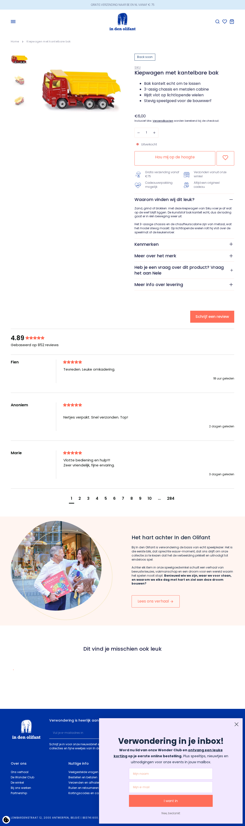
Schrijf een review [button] (212, 316)
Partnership (19, 793)
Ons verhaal (19, 772)
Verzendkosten (163, 121)
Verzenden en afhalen (84, 782)
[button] (71, 499)
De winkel (17, 782)
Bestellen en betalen (82, 777)
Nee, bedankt (170, 813)
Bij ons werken (21, 788)
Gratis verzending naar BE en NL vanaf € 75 (122, 5)
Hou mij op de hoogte (175, 157)
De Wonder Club (22, 777)
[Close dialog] (236, 724)
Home (15, 41)
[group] (36, 338)
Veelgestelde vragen (83, 772)
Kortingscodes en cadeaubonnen (93, 793)
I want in (171, 800)
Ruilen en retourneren (83, 788)
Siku (137, 67)
